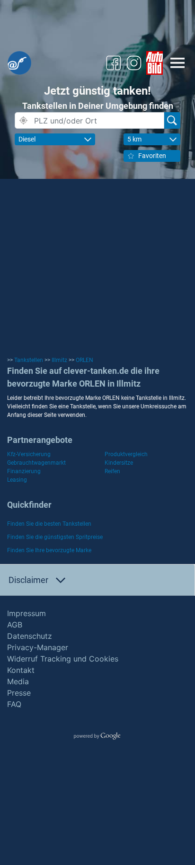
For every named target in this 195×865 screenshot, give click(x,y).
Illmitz (59, 360)
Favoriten (152, 155)
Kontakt (21, 670)
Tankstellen (28, 360)
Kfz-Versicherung (29, 454)
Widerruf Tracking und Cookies (62, 658)
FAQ (14, 704)
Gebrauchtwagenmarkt (36, 462)
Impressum (26, 613)
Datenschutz (29, 636)
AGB (14, 624)
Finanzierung (24, 471)
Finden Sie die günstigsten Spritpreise (55, 537)
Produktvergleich (126, 454)
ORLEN (84, 360)
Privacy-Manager (37, 647)
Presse (19, 692)
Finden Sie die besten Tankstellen (49, 524)
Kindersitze (119, 462)
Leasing (17, 480)
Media (18, 681)
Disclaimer (28, 580)
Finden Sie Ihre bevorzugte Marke (49, 550)
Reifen (112, 471)
